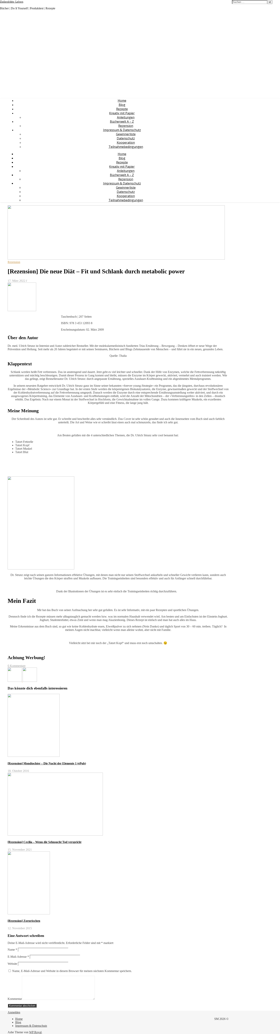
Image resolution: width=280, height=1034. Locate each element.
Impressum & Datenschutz (122, 130)
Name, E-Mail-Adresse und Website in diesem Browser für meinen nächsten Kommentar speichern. (72, 971)
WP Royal (35, 1032)
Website (12, 963)
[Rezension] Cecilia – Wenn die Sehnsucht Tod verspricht (44, 842)
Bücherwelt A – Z (122, 121)
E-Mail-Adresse (18, 956)
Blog (122, 105)
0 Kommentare (17, 665)
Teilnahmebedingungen (126, 147)
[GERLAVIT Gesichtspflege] (30, 680)
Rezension (125, 126)
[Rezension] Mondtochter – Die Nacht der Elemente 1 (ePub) (47, 763)
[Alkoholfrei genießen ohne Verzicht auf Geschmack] (15, 680)
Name (12, 949)
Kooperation (126, 142)
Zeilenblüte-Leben (11, 2)
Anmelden (14, 1012)
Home (122, 100)
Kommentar (15, 998)
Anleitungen (125, 117)
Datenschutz (126, 138)
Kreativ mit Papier (122, 113)
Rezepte (122, 109)
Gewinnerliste (126, 134)
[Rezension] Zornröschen (24, 920)
